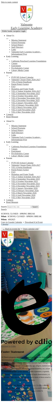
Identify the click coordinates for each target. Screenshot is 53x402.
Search (4, 207)
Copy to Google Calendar (11, 222)
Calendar (4, 224)
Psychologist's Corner (20, 68)
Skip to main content (9, 2)
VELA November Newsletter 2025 (25, 98)
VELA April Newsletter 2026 (23, 110)
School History (17, 45)
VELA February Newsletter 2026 (25, 105)
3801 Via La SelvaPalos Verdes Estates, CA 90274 (14, 254)
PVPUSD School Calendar (22, 77)
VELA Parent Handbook (21, 82)
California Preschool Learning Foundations (28, 61)
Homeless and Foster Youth (22, 89)
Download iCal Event (34, 222)
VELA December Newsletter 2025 (25, 100)
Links (13, 49)
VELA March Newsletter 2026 (24, 107)
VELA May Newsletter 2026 (23, 112)
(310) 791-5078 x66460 (17, 258)
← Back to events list (11, 229)
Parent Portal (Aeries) (20, 84)
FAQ (13, 86)
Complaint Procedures (26, 396)
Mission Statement (18, 40)
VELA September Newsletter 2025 (25, 93)
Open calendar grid (30, 229)
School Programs (18, 42)
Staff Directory (17, 47)
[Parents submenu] (7, 75)
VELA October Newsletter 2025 (24, 96)
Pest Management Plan (26, 399)
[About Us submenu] (7, 38)
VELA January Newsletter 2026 (24, 103)
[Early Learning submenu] (7, 59)
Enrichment (16, 66)
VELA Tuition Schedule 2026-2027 (26, 91)
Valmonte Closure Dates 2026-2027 (25, 80)
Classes (14, 63)
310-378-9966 (37, 385)
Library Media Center (20, 70)
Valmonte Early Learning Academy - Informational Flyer (26, 53)
